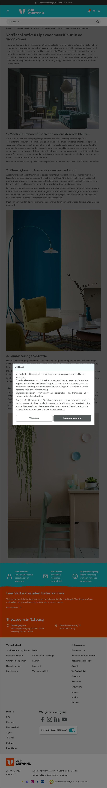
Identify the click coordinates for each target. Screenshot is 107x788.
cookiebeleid (58, 409)
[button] (72, 418)
